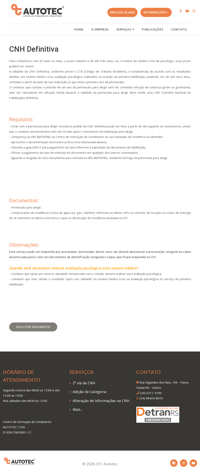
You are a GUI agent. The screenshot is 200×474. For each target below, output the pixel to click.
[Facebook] (180, 11)
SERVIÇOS (123, 29)
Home (79, 29)
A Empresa (100, 29)
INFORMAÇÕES (155, 12)
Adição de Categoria (89, 391)
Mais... (78, 409)
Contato (179, 29)
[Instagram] (194, 11)
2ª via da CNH (84, 383)
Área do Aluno (122, 12)
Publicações (152, 29)
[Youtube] (187, 11)
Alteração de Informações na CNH (101, 400)
